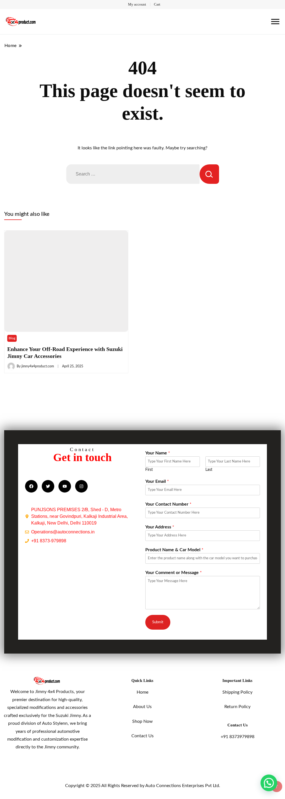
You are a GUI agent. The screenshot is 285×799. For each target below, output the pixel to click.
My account (137, 4)
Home (142, 692)
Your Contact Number (168, 504)
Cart (157, 4)
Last (208, 470)
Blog (12, 338)
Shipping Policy (237, 692)
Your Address (159, 527)
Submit (157, 622)
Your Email (157, 481)
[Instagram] (81, 486)
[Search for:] (133, 174)
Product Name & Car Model (174, 550)
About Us (142, 706)
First (149, 470)
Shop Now (142, 721)
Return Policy (237, 706)
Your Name (157, 453)
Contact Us (142, 736)
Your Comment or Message (173, 572)
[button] (269, 783)
